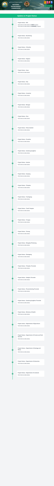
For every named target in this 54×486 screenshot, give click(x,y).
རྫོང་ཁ (44, 2)
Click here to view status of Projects (28, 24)
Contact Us (48, 5)
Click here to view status (24, 37)
